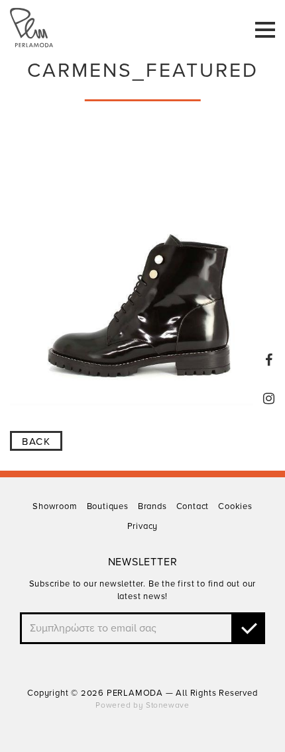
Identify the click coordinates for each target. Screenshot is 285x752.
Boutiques (108, 506)
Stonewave (168, 705)
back (36, 441)
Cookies (235, 506)
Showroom (54, 506)
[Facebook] (269, 360)
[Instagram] (269, 398)
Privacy (142, 526)
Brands (152, 506)
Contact (192, 506)
